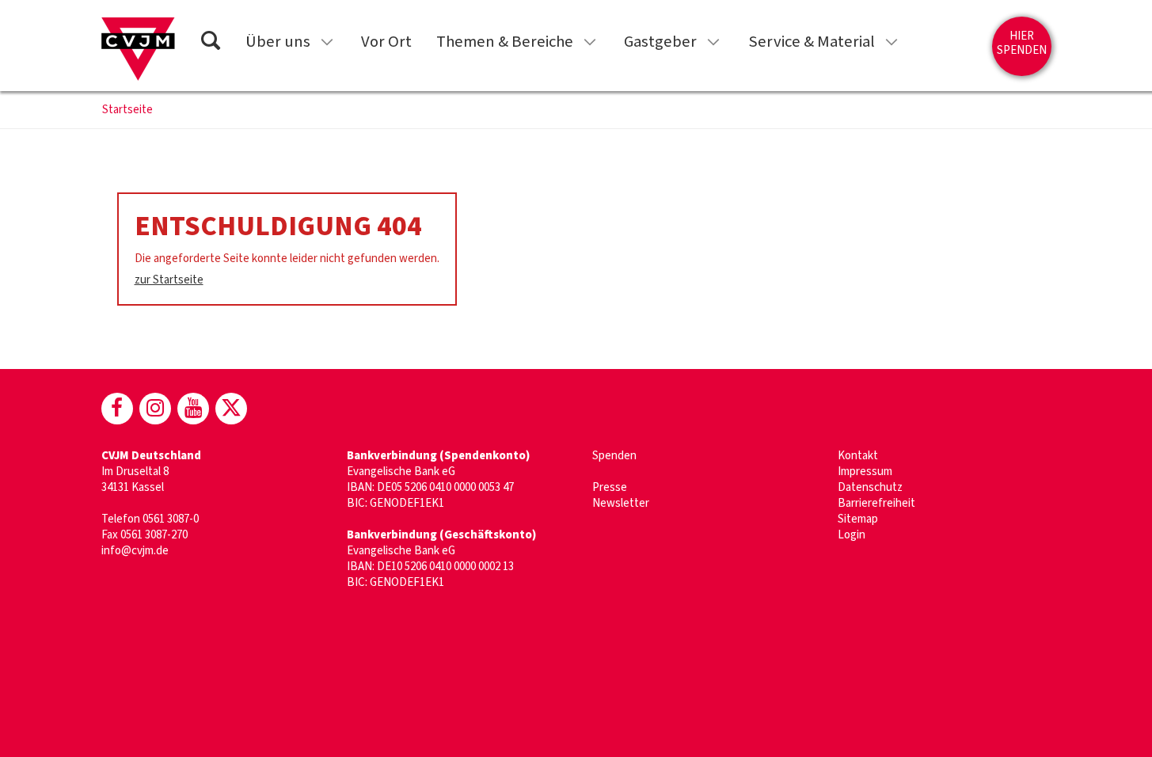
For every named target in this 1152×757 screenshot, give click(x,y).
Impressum (865, 471)
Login (851, 535)
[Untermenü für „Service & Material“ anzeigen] (891, 42)
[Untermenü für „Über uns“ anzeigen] (327, 42)
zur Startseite (169, 280)
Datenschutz (870, 487)
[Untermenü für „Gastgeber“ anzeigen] (713, 42)
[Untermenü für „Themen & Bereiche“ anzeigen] (589, 42)
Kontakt (858, 455)
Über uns (277, 41)
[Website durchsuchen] (210, 43)
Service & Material (811, 41)
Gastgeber (660, 41)
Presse (609, 487)
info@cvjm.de (135, 550)
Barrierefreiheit (876, 503)
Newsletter (620, 503)
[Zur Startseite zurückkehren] (138, 49)
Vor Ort (386, 41)
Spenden (614, 455)
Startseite (127, 110)
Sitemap (858, 519)
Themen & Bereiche (504, 41)
